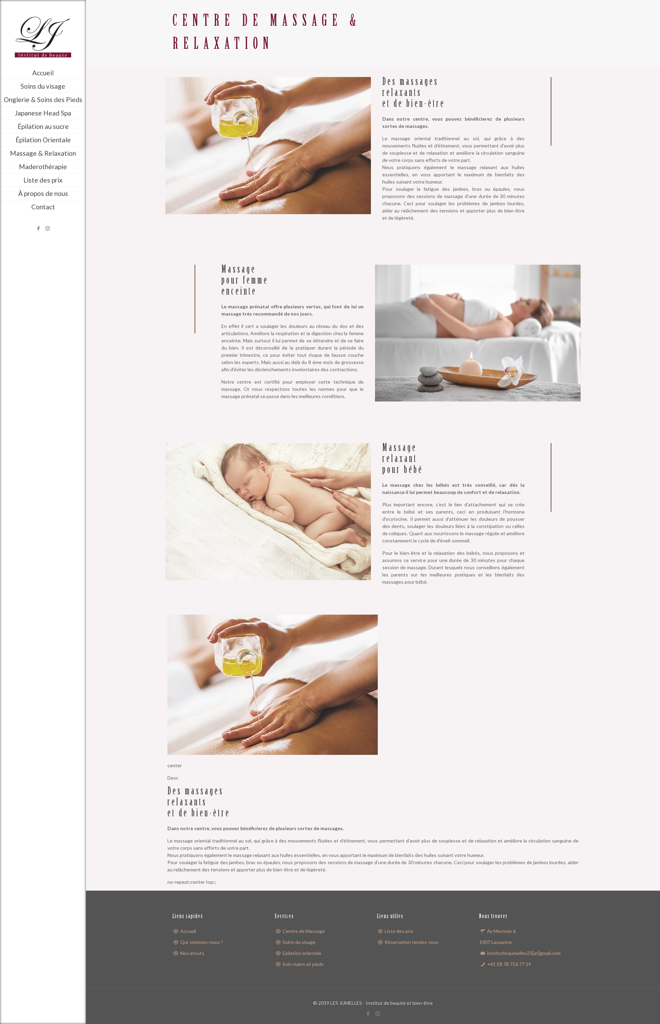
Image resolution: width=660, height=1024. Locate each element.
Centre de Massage (304, 931)
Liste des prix (399, 931)
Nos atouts (192, 953)
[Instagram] (47, 228)
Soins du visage (299, 942)
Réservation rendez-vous (412, 942)
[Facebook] (38, 228)
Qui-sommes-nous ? (201, 942)
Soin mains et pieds (303, 964)
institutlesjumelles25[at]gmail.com (523, 953)
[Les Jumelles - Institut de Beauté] (43, 28)
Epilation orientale (302, 953)
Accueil (188, 931)
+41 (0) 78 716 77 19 (508, 964)
